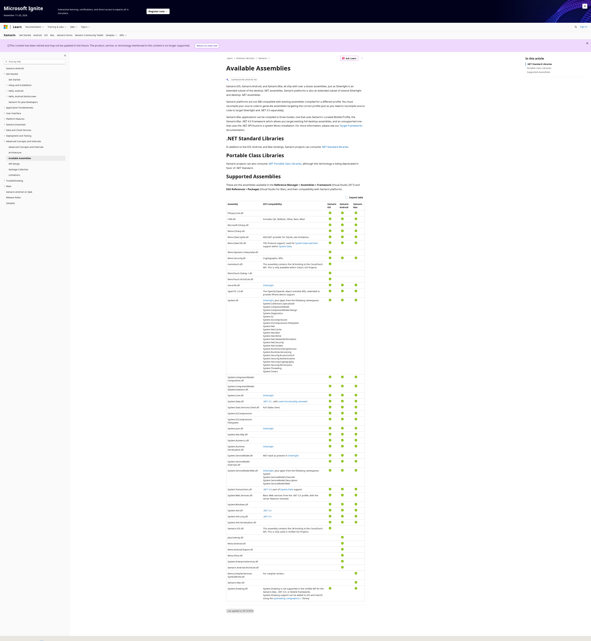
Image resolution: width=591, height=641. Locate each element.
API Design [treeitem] (14, 163)
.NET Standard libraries (335, 147)
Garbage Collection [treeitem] (18, 169)
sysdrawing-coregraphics (286, 598)
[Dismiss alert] (584, 6)
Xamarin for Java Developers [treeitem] (23, 102)
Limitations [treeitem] (14, 175)
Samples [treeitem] (10, 203)
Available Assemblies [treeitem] (20, 158)
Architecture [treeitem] (15, 152)
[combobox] (34, 61)
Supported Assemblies (538, 72)
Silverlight (268, 285)
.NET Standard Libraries (539, 64)
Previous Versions (245, 58)
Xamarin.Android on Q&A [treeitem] (19, 191)
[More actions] (362, 58)
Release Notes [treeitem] (13, 197)
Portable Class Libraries (539, 68)
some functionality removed (292, 401)
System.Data (285, 246)
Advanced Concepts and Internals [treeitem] (26, 147)
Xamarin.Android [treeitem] (15, 68)
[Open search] (576, 27)
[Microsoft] (6, 27)
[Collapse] (65, 55)
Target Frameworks (351, 125)
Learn (230, 58)
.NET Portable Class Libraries (285, 163)
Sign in (583, 26)
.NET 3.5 (267, 401)
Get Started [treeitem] (14, 79)
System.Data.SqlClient (306, 243)
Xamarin (262, 58)
